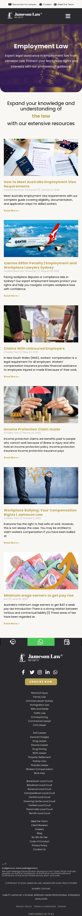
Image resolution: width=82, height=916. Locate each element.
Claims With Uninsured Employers (34, 348)
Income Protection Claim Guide (32, 429)
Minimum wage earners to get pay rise (39, 595)
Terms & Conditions (45, 906)
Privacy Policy (24, 906)
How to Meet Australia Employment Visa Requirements (40, 184)
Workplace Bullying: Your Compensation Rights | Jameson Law (40, 512)
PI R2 (51, 914)
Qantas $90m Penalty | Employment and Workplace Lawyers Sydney (40, 265)
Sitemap (62, 906)
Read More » (11, 210)
